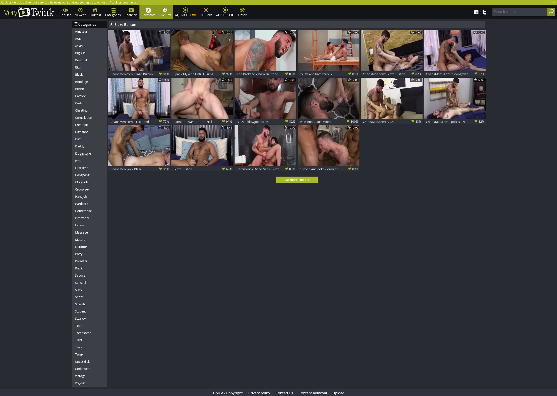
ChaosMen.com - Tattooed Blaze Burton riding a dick (140, 121)
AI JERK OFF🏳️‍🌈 (185, 15)
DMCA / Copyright (228, 393)
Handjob (81, 196)
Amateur (81, 31)
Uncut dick (82, 361)
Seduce (80, 275)
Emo (78, 161)
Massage (81, 232)
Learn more (130, 2)
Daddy (79, 146)
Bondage (81, 82)
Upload (338, 393)
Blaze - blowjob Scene (266, 121)
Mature (80, 239)
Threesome (83, 333)
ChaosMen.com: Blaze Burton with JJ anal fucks (140, 74)
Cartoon (81, 96)
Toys (78, 347)
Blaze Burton (203, 169)
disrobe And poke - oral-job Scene (329, 169)
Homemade (83, 211)
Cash (78, 103)
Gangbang (82, 175)
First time (81, 168)
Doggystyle (83, 153)
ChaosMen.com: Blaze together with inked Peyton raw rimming (392, 121)
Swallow (81, 318)
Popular (65, 15)
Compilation (83, 117)
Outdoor (81, 247)
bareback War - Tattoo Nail (203, 121)
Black (79, 74)
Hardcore (81, 204)
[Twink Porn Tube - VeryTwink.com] (29, 11)
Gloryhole (82, 182)
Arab (78, 39)
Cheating (81, 110)
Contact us (284, 393)
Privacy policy (259, 393)
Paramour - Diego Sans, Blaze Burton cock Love (266, 169)
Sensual (80, 283)
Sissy (78, 290)
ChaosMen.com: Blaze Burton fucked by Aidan (392, 74)
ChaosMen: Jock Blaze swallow (140, 169)
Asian (79, 46)
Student (80, 311)
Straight (80, 304)
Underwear (83, 369)
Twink (79, 354)
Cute (78, 139)
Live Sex (165, 15)
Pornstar (81, 261)
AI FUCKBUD (225, 15)
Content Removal (313, 393)
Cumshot (81, 132)
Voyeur (80, 383)
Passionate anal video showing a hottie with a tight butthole (329, 121)
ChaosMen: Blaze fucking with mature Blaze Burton (455, 74)
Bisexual (81, 60)
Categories (113, 15)
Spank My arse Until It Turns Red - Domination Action (203, 74)
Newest (80, 15)
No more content (297, 180)
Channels (131, 15)
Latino (79, 225)
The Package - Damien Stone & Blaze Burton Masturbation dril (266, 74)
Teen (78, 326)
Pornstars (148, 15)
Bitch (78, 67)
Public (79, 268)
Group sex (82, 189)
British (79, 89)
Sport (79, 297)
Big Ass (80, 53)
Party (78, 254)
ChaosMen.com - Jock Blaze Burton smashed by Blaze (455, 121)
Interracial (82, 218)
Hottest (95, 15)
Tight (78, 340)
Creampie (82, 125)
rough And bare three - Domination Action (329, 74)
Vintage (80, 376)
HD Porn (206, 15)
